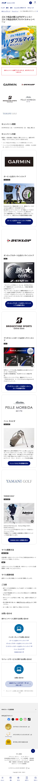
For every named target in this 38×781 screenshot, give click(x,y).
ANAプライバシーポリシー (24, 602)
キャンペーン (15, 11)
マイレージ (30, 8)
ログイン (30, 2)
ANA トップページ (6, 11)
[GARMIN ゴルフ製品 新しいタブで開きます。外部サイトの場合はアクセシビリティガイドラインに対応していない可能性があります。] (19, 193)
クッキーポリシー (25, 756)
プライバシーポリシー (14, 756)
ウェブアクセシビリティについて (12, 760)
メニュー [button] (2, 780)
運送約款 (32, 760)
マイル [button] (18, 780)
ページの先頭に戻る (33, 751)
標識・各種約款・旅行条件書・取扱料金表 (19, 761)
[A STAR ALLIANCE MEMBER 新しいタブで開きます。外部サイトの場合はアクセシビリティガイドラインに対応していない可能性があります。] (19, 768)
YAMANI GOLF (18, 652)
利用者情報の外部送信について (11, 758)
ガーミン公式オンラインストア (18, 640)
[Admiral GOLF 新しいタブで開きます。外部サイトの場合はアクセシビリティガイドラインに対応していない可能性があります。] (19, 513)
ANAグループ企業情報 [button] (8, 709)
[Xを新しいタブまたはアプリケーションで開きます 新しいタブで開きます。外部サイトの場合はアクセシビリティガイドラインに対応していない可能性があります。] (13, 719)
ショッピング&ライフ (20, 8)
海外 (11, 8)
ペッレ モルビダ (18, 649)
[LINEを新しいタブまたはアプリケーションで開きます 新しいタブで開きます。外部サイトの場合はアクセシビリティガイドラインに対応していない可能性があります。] (21, 719)
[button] (35, 2)
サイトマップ (25, 760)
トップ (3, 8)
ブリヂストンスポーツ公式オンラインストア (18, 646)
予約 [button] (10, 780)
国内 (7, 8)
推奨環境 (32, 758)
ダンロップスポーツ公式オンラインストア (18, 643)
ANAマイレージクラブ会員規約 (19, 763)
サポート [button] (35, 780)
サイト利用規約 (24, 758)
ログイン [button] (26, 780)
